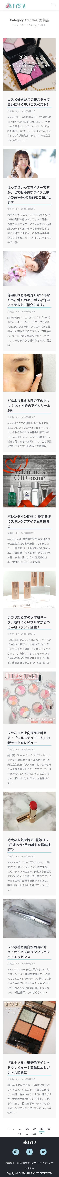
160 (34, 1133)
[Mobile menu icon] (54, 5)
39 (49, 1128)
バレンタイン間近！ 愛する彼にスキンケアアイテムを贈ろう (29, 521)
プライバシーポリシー (42, 1162)
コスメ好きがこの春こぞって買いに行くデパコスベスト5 (28, 102)
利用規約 (29, 1168)
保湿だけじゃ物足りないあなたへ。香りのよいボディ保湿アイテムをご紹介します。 (28, 300)
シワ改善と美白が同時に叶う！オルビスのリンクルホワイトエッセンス (28, 952)
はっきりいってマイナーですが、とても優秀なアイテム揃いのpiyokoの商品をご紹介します (29, 194)
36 (27, 1128)
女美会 (10, 111)
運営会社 (10, 1162)
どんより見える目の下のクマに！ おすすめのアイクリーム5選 (28, 405)
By (17, 111)
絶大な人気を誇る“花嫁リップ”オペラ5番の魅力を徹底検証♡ (29, 844)
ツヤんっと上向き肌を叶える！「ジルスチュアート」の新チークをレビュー (28, 737)
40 (19, 1133)
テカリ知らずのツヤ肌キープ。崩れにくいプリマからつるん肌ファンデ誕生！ (28, 622)
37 (34, 1128)
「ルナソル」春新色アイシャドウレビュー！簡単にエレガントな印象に (28, 1067)
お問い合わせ (23, 1162)
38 (41, 1128)
